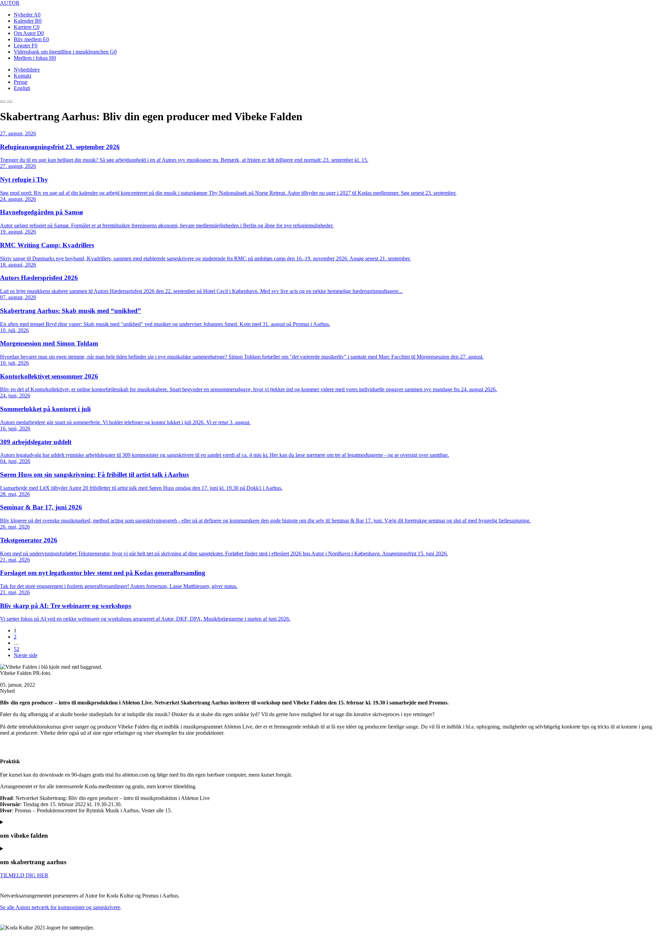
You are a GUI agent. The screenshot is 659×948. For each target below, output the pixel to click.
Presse (20, 82)
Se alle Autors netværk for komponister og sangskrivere (60, 907)
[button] (2, 102)
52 (16, 649)
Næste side (25, 655)
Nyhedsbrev (27, 69)
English (22, 88)
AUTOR (10, 3)
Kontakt (22, 76)
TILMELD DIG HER (24, 875)
